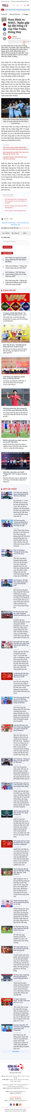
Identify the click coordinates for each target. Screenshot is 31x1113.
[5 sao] (28, 228)
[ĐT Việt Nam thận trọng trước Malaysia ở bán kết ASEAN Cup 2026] (7, 929)
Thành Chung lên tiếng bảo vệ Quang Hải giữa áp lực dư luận (21, 902)
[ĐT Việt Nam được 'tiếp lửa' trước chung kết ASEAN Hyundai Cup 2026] (7, 614)
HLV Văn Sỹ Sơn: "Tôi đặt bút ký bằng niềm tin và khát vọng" (14, 346)
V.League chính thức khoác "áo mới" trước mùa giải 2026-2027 (14, 314)
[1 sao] (20, 228)
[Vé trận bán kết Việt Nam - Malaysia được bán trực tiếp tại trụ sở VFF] (7, 676)
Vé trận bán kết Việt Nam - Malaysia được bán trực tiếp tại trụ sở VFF (21, 675)
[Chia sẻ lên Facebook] (4, 29)
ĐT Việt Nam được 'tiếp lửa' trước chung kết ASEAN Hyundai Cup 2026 (21, 613)
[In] (4, 38)
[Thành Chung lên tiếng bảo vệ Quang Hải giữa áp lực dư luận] (7, 903)
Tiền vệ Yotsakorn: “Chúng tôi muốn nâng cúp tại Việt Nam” (20, 551)
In (26, 233)
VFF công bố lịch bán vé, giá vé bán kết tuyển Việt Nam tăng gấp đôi (20, 948)
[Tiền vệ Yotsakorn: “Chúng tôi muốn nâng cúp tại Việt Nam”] (7, 553)
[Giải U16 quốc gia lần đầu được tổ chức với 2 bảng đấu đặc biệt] (7, 814)
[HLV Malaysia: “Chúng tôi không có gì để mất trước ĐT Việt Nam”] (7, 761)
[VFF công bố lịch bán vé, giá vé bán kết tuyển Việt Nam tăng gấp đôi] (7, 949)
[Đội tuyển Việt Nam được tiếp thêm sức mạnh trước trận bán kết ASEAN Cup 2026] (7, 644)
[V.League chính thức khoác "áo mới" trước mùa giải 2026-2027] (7, 1002)
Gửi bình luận (7, 247)
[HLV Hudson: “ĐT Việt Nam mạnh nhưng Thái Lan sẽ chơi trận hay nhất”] (7, 583)
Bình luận (4, 19)
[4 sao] (26, 228)
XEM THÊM (15, 1051)
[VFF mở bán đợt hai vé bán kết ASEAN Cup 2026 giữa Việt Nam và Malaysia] (7, 844)
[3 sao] (24, 228)
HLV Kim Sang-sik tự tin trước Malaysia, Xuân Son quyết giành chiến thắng (21, 784)
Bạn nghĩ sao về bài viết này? (10, 228)
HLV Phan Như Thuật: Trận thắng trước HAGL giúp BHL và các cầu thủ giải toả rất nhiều (16, 201)
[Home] (4, 24)
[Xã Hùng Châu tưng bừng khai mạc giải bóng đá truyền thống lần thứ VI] (7, 977)
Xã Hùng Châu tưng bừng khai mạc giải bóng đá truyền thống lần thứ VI (21, 976)
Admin (14, 36)
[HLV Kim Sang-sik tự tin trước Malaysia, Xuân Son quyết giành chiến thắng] (7, 786)
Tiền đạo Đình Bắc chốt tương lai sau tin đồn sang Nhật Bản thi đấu (15, 409)
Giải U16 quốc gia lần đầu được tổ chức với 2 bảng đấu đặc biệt (21, 812)
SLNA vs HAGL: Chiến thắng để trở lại (15, 210)
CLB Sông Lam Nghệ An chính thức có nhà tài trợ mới (14, 377)
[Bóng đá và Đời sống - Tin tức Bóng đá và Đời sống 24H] (5, 5)
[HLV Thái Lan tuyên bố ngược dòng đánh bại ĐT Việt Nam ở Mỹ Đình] (7, 495)
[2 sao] (22, 228)
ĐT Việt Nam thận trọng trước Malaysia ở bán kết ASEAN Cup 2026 (20, 928)
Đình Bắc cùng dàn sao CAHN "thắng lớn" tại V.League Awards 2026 (15, 474)
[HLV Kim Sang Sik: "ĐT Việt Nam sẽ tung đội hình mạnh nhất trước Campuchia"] (7, 1028)
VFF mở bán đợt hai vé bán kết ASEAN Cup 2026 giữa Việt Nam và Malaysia (21, 842)
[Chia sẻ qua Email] (4, 34)
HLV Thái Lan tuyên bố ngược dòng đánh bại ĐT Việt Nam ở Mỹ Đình (20, 494)
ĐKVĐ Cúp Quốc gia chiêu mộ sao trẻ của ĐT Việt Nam (15, 441)
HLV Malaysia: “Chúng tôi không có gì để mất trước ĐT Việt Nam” (21, 760)
